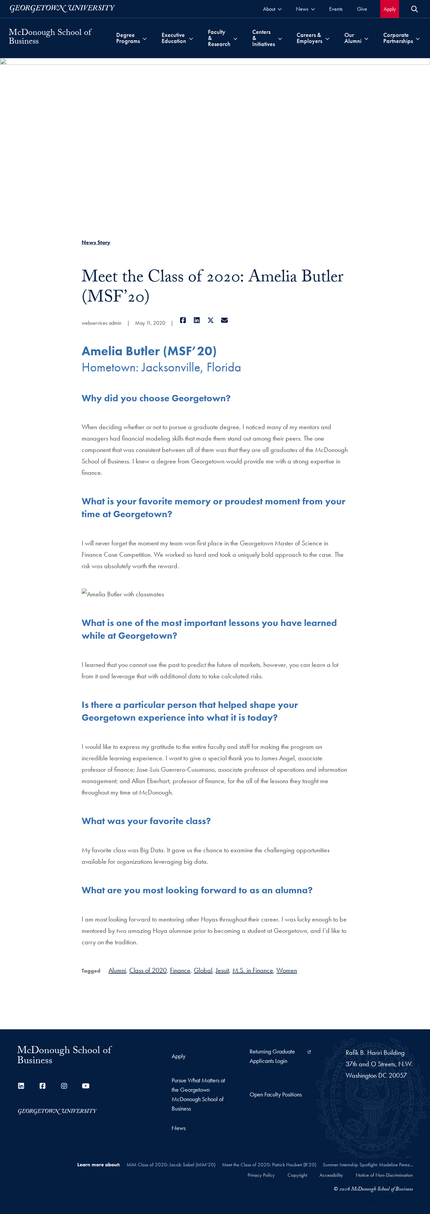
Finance (180, 970)
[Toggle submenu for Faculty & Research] (235, 38)
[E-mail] (224, 320)
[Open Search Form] (414, 9)
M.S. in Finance (252, 970)
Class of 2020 (148, 970)
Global (203, 970)
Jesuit (222, 970)
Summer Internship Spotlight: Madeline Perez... (368, 1164)
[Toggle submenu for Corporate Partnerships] (417, 38)
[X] (210, 320)
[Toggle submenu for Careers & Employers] (327, 38)
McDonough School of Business (50, 38)
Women (286, 970)
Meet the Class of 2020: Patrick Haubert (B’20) (269, 1164)
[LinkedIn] (196, 320)
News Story (96, 242)
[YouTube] (86, 1086)
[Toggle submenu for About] (279, 9)
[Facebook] (183, 320)
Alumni (117, 970)
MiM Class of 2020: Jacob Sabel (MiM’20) (171, 1164)
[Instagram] (64, 1086)
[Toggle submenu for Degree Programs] (144, 38)
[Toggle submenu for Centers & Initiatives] (280, 38)
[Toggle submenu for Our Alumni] (366, 38)
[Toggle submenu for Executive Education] (191, 38)
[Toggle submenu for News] (313, 9)
